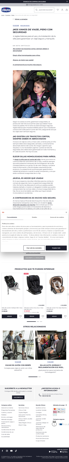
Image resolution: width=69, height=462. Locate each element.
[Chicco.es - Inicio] (6, 10)
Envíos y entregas (6, 417)
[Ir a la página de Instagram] (7, 451)
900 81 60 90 (46, 396)
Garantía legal (58, 456)
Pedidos (3, 415)
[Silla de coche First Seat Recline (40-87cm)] (57, 289)
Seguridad (25, 25)
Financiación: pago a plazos (7, 422)
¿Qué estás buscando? (46, 10)
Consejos (7, 15)
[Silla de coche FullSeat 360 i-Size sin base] (12, 289)
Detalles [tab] (34, 217)
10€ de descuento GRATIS (50, 4)
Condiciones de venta (8, 429)
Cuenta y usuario (6, 412)
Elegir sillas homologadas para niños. (26, 55)
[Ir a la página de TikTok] (16, 451)
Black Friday (22, 425)
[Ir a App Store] (64, 452)
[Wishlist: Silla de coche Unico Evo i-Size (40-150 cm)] (43, 316)
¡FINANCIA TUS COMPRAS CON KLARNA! (34, 1)
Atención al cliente (7, 408)
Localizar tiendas (41, 410)
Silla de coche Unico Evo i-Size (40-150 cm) (33, 308)
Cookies (65, 456)
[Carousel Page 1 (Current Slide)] (31, 321)
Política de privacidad (42, 456)
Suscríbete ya (18, 397)
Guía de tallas (5, 434)
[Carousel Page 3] (41, 321)
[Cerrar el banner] (66, 212)
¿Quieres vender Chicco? (41, 419)
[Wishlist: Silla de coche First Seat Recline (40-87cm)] (65, 316)
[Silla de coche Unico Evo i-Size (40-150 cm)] (34, 289)
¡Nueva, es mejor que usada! (23, 60)
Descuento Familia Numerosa (24, 415)
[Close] (67, 1)
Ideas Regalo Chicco (25, 423)
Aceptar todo (56, 248)
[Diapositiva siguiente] (68, 294)
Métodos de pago (6, 419)
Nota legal (51, 456)
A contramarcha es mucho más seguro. (27, 65)
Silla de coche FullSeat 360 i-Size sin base (12, 308)
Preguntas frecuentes (8, 410)
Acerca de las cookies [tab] (57, 217)
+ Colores (41, 305)
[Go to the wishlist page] (58, 10)
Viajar (12, 15)
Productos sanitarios (42, 436)
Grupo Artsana (40, 441)
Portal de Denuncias (42, 438)
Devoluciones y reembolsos (6, 426)
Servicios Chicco (24, 408)
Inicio (2, 15)
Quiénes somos (41, 408)
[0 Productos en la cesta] (67, 10)
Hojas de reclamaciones (61, 457)
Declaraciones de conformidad (41, 433)
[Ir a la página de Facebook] (2, 451)
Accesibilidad (5, 436)
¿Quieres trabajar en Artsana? (42, 423)
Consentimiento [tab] (12, 217)
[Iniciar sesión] (62, 10)
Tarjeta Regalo (23, 412)
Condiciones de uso (7, 432)
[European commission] (64, 423)
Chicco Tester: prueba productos (25, 419)
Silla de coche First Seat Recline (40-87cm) (57, 308)
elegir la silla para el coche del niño (27, 159)
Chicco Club (22, 410)
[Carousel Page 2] (38, 321)
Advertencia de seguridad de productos (40, 428)
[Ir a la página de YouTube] (11, 451)
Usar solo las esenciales (34, 248)
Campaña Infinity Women (41, 415)
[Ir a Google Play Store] (53, 452)
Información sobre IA (48, 457)
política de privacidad (33, 253)
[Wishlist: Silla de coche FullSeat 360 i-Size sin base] (20, 316)
